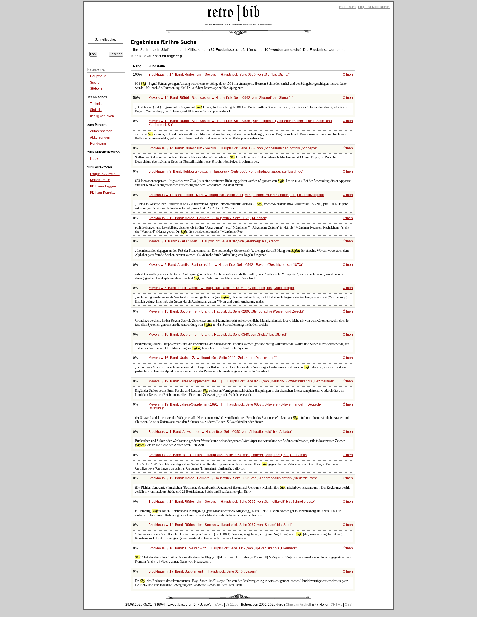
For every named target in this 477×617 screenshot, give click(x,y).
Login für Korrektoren (374, 7)
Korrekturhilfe (100, 180)
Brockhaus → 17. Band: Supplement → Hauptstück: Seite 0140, (202, 571)
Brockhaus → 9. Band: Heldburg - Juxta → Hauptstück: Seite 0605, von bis (225, 171)
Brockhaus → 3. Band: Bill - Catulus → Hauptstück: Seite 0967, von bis (228, 455)
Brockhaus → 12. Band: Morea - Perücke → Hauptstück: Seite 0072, (207, 218)
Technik (96, 104)
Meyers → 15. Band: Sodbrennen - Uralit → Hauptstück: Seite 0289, (226, 311)
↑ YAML (217, 605)
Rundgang (98, 143)
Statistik (96, 110)
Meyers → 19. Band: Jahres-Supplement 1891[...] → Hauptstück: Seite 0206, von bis (241, 381)
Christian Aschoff (298, 605)
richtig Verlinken (102, 116)
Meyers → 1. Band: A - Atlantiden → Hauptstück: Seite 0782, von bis (213, 241)
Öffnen (348, 74)
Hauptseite (98, 76)
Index (94, 159)
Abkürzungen (100, 137)
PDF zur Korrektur (103, 192)
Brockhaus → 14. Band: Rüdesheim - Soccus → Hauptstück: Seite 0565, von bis (231, 502)
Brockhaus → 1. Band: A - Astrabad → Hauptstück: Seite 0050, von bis (220, 432)
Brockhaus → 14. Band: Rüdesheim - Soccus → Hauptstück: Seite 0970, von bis (218, 74)
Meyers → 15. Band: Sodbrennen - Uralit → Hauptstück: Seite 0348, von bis (217, 335)
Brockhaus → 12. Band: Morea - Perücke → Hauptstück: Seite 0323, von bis (232, 478)
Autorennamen (101, 131)
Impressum (347, 7)
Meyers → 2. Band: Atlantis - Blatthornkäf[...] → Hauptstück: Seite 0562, (225, 265)
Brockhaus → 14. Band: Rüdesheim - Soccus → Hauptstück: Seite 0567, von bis (232, 148)
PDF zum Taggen (103, 186)
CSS (348, 605)
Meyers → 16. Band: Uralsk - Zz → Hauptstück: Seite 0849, (212, 358)
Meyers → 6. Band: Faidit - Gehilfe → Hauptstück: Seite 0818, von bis (221, 288)
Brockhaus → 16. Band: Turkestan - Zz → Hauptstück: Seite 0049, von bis (222, 548)
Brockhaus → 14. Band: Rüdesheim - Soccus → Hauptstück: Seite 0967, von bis (220, 525)
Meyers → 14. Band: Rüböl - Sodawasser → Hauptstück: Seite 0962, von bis (220, 98)
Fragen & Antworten (105, 174)
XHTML (336, 605)
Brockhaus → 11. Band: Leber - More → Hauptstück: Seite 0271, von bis (236, 195)
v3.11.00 (232, 605)
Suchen (96, 82)
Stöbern (96, 89)
